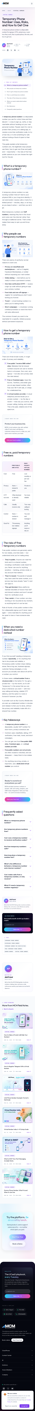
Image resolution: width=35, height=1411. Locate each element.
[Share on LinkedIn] (7, 50)
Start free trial (17, 1340)
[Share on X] (11, 50)
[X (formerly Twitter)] (8, 1388)
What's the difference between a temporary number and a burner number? (15, 866)
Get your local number (15, 440)
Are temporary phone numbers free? (16, 830)
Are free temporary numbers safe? (15, 848)
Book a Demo (17, 1244)
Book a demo (6, 1340)
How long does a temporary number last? (14, 856)
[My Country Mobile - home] (8, 1326)
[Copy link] (18, 50)
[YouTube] (12, 1388)
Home (3, 10)
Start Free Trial (17, 1237)
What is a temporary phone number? (14, 822)
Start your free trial (14, 799)
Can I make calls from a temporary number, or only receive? (14, 877)
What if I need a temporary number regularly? (14, 886)
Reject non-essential (11, 1406)
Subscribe (16, 929)
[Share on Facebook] (14, 50)
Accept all (24, 1406)
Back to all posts (9, 1009)
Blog (9, 10)
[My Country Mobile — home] (5, 3)
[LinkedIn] (3, 1388)
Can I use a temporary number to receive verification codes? (15, 839)
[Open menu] (32, 3)
